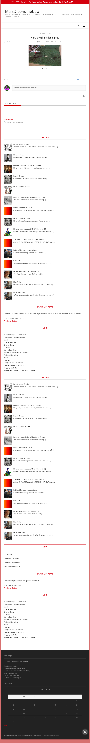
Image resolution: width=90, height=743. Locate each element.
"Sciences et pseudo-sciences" (15, 337)
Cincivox (7, 347)
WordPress (37, 735)
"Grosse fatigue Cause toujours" (15, 335)
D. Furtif (7, 42)
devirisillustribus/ (10, 350)
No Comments (57, 42)
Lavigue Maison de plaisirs (13, 363)
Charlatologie (9, 345)
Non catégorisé (44, 34)
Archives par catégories (14, 678)
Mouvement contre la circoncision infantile (19, 370)
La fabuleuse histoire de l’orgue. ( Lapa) (17, 671)
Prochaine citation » (11, 321)
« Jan (5, 725)
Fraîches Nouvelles (11, 355)
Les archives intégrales (11, 675)
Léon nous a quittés (10, 673)
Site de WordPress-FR (66, 2)
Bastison (7, 340)
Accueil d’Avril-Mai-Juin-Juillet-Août (16, 661)
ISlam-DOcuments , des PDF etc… (15, 668)
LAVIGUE (7, 360)
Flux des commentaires (50, 2)
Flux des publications (35, 2)
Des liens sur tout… (10, 666)
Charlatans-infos (10, 342)
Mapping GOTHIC (10, 368)
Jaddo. (6, 358)
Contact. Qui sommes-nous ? (13, 664)
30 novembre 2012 (44, 42)
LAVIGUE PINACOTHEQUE (14, 365)
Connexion (24, 2)
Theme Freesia (29, 735)
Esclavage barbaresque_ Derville (16, 353)
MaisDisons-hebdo (22, 11)
